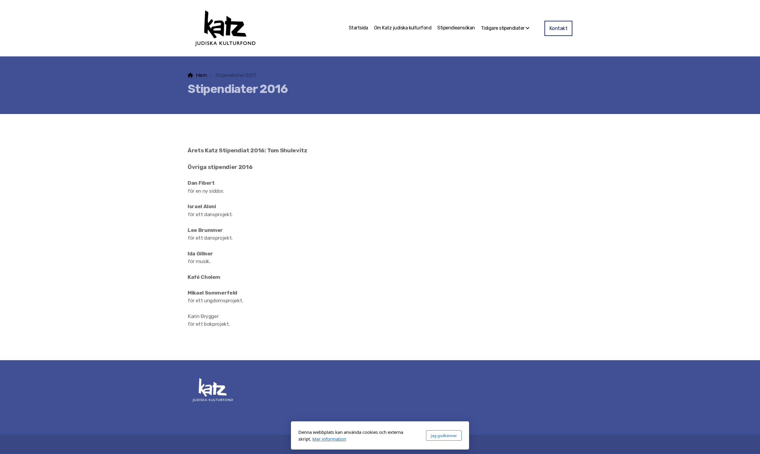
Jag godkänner (444, 435)
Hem (201, 75)
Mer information (329, 439)
